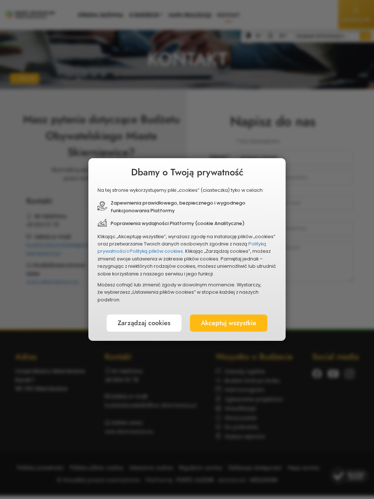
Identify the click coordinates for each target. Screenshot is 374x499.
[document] (187, 249)
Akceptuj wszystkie (228, 323)
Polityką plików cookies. (157, 251)
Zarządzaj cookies (144, 323)
